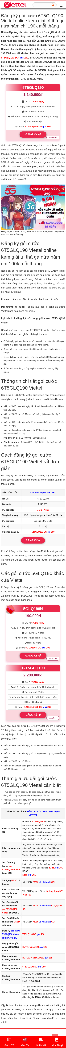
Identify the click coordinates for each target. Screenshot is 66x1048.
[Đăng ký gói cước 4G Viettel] (15, 4)
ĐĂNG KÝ (31, 134)
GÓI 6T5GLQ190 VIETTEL (43, 492)
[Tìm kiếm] (53, 5)
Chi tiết (52, 138)
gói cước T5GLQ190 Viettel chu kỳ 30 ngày (11, 934)
